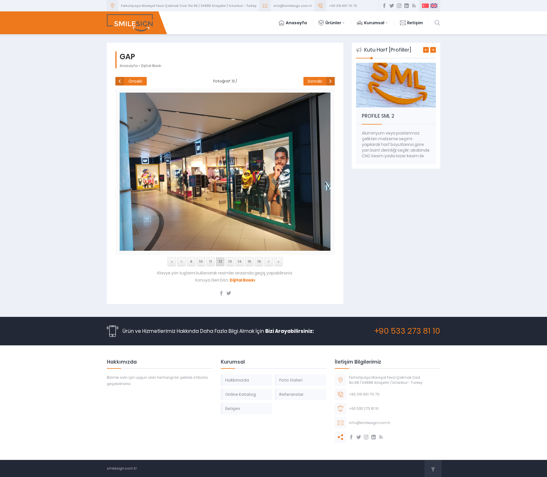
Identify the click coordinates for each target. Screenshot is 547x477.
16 (259, 261)
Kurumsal (374, 23)
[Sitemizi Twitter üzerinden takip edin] (391, 5)
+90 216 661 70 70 (343, 5)
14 (240, 261)
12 (220, 261)
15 (249, 261)
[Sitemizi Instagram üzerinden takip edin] (399, 5)
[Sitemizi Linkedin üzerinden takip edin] (406, 5)
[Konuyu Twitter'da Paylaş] (228, 293)
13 (230, 261)
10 (201, 261)
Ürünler (333, 23)
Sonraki (315, 81)
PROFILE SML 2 (378, 116)
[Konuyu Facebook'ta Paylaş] (221, 293)
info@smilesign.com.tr (293, 5)
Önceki (135, 81)
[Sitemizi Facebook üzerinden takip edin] (384, 5)
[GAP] (225, 247)
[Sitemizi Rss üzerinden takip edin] (414, 5)
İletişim (415, 23)
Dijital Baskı (151, 65)
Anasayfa (296, 23)
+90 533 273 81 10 (407, 331)
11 (210, 261)
